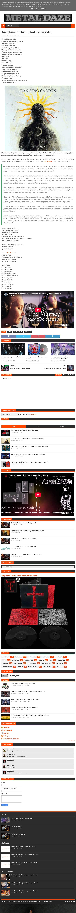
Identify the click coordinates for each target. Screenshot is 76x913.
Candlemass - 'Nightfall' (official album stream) (24, 875)
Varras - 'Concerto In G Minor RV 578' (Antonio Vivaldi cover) (28, 454)
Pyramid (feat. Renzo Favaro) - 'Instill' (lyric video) (25, 699)
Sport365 (6, 733)
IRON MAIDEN (32, 657)
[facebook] (65, 901)
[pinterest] (72, 901)
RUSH (51, 660)
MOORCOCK (60, 666)
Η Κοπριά (6, 736)
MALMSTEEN (15, 660)
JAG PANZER (60, 663)
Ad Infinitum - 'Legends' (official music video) (12, 358)
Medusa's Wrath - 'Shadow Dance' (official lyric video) (26, 554)
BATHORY (20, 666)
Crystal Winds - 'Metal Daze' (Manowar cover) (24, 546)
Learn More (35, 9)
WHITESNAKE (59, 657)
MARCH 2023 (28, 331)
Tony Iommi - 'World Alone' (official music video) (19, 576)
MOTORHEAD (5, 657)
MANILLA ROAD (18, 663)
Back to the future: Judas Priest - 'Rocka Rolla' (24, 883)
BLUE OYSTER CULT (33, 666)
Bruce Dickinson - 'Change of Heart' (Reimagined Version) (27, 438)
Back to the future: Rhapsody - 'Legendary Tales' (25, 891)
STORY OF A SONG (46, 663)
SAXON (4, 660)
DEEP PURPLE (18, 657)
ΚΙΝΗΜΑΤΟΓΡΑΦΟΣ (7, 666)
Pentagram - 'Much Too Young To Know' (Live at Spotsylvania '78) (30, 462)
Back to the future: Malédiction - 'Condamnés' (24, 707)
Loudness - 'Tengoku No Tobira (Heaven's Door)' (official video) (29, 691)
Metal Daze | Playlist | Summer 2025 (22, 818)
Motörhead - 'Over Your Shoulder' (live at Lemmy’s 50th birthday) (29, 446)
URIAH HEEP (5, 663)
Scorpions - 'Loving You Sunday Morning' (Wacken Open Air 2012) (30, 715)
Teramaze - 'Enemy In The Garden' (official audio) (25, 854)
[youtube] (70, 901)
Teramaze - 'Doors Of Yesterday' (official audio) (24, 862)
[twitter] (67, 901)
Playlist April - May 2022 (18, 834)
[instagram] (74, 901)
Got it (43, 9)
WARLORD (41, 660)
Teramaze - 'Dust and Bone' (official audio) (23, 846)
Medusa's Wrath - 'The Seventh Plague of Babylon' (25, 523)
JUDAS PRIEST (45, 657)
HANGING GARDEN (18, 331)
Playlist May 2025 (16, 826)
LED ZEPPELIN (61, 660)
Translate (33, 414)
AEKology (6, 727)
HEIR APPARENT (32, 663)
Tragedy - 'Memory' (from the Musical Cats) (37, 358)
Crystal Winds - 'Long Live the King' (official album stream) (27, 530)
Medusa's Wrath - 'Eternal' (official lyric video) (24, 538)
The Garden (48, 161)
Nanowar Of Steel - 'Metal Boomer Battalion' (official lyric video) (61, 358)
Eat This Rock (7, 730)
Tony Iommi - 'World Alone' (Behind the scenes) (24, 430)
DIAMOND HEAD (29, 660)
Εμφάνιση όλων (71, 740)
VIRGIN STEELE (48, 666)
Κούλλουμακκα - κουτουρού (11, 738)
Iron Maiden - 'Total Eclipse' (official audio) (23, 683)
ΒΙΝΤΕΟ (9, 331)
